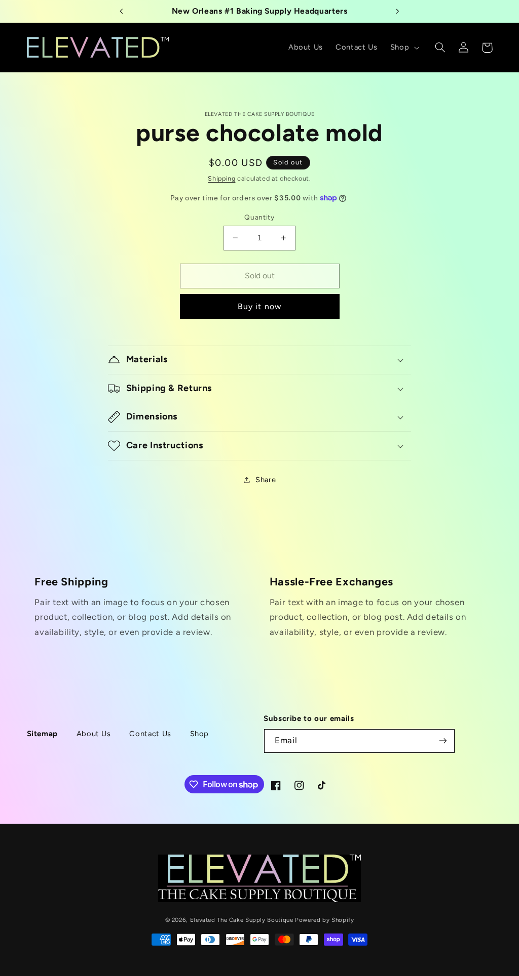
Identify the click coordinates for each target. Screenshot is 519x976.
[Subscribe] (443, 741)
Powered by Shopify (324, 919)
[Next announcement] (398, 11)
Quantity (259, 217)
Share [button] (265, 479)
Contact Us (150, 733)
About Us (94, 733)
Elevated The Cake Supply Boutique (241, 919)
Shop (199, 733)
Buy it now (259, 306)
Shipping (221, 178)
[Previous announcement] (121, 11)
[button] (403, 47)
